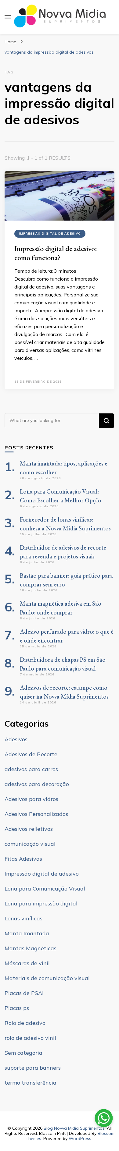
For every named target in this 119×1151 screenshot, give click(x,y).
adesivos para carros (31, 769)
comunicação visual (30, 843)
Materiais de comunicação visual (47, 978)
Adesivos (16, 739)
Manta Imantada (27, 933)
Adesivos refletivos (29, 828)
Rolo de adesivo (25, 1022)
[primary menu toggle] (8, 17)
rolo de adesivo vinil (30, 1037)
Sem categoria (23, 1052)
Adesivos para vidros (31, 798)
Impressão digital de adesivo (50, 234)
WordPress (80, 1138)
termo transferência (30, 1082)
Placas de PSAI (24, 993)
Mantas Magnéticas (30, 948)
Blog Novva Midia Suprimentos (74, 1128)
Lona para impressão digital (41, 903)
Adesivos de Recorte (31, 754)
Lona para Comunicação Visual (45, 888)
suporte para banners (33, 1067)
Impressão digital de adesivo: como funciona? (55, 253)
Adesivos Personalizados (36, 813)
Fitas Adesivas (23, 858)
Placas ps (17, 1007)
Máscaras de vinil (27, 963)
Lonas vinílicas (23, 918)
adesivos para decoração (37, 784)
